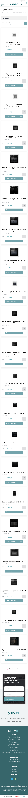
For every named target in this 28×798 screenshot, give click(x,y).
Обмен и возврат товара (14, 761)
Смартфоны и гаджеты (14, 750)
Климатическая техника (14, 745)
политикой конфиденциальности (17, 701)
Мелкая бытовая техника (14, 739)
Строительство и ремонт (14, 744)
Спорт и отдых (14, 747)
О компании (14, 768)
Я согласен (23, 796)
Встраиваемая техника (14, 737)
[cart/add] (24, 49)
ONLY (14, 4)
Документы (14, 771)
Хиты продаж (14, 769)
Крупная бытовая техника (14, 736)
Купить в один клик (10, 54)
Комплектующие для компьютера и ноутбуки (13, 752)
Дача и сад (14, 742)
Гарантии (14, 762)
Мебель (14, 749)
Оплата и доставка (14, 759)
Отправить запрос (10, 699)
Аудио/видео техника (14, 741)
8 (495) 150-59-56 (22, 1)
